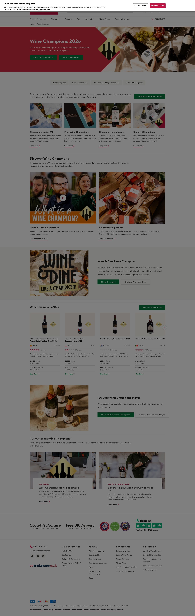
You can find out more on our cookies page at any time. (31, 9)
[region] (97, 6)
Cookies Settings (140, 6)
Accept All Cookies (157, 6)
